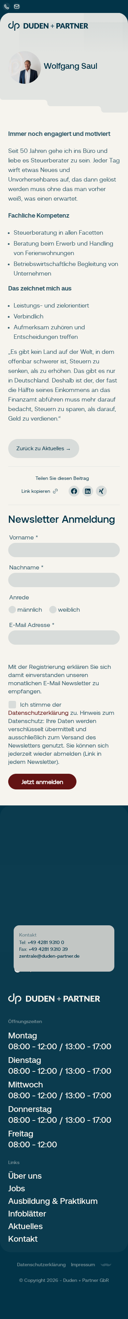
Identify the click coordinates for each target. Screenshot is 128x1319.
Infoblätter (27, 1213)
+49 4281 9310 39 (48, 949)
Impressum (83, 1264)
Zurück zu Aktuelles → (43, 448)
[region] (64, 895)
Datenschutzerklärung (41, 1264)
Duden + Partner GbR (86, 1280)
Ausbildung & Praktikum (53, 1201)
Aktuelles (25, 1226)
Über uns (25, 1175)
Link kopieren (36, 491)
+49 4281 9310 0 (46, 942)
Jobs (16, 1188)
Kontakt (23, 1238)
